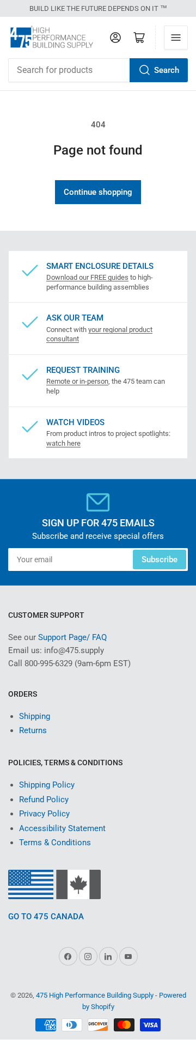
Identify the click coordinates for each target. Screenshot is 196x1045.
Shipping (34, 716)
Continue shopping (98, 192)
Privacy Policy (44, 814)
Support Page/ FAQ (72, 637)
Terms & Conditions (55, 842)
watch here (63, 443)
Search (166, 70)
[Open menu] (176, 38)
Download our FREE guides (87, 277)
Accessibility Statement (62, 828)
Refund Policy (44, 799)
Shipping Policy (47, 785)
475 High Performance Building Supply (95, 995)
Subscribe (159, 559)
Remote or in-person (77, 381)
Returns (33, 730)
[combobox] (98, 70)
